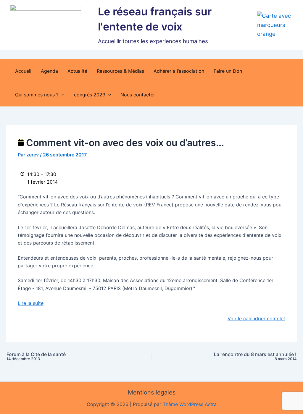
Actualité (77, 71)
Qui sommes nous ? (37, 95)
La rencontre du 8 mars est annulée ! (255, 356)
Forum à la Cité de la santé (36, 356)
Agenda (49, 71)
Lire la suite (30, 303)
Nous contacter (137, 95)
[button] (62, 94)
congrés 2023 (89, 95)
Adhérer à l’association (179, 71)
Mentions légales (151, 392)
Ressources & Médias (120, 71)
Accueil (23, 71)
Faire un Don (228, 71)
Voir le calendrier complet (256, 318)
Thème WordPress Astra (190, 404)
